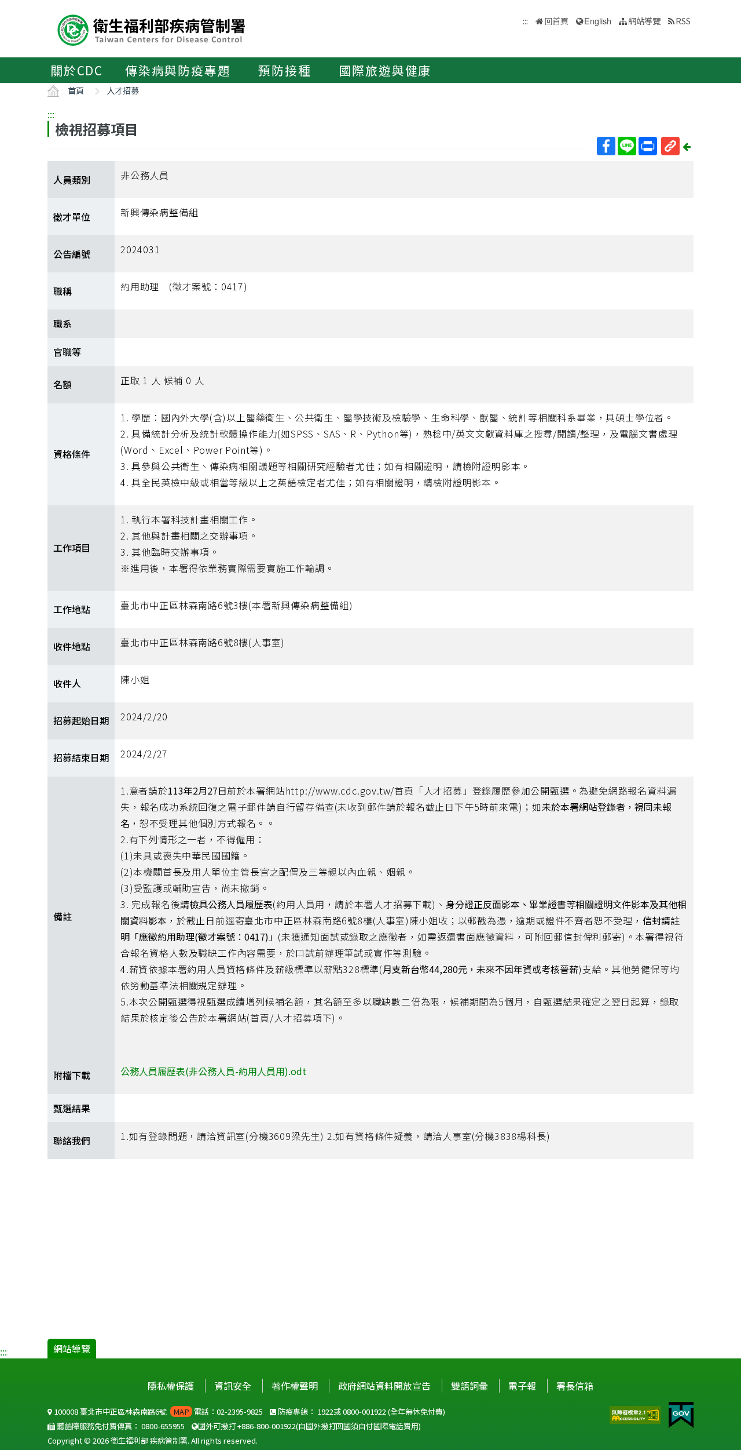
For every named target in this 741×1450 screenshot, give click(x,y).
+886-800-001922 (266, 1425)
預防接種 (284, 70)
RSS (683, 20)
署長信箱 (574, 1386)
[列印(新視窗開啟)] (647, 146)
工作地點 (71, 609)
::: (50, 114)
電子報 (522, 1386)
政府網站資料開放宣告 (384, 1386)
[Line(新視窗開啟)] (627, 146)
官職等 (67, 352)
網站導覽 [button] (644, 20)
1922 (325, 1411)
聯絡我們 (71, 1140)
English (597, 20)
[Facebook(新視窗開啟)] (606, 146)
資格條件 (71, 454)
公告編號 (71, 254)
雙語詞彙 (469, 1386)
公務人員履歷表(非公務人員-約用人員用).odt (213, 1071)
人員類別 (71, 180)
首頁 (76, 90)
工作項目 (71, 548)
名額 (62, 384)
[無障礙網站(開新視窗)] (636, 1413)
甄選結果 (71, 1108)
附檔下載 (71, 1075)
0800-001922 (364, 1411)
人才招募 (123, 90)
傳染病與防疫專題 (177, 70)
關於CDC (76, 70)
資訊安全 (232, 1386)
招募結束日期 (81, 757)
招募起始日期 (81, 720)
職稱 (62, 291)
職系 (62, 323)
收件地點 (71, 646)
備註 (62, 916)
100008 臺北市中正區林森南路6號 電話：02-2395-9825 (157, 1411)
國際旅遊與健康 (385, 70)
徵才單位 (71, 217)
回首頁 (556, 20)
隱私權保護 (171, 1386)
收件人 (67, 683)
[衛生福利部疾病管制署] (151, 29)
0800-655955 (163, 1425)
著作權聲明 (295, 1386)
